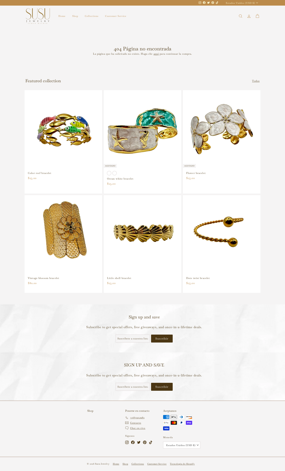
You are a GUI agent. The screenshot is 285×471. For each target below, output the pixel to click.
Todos (256, 80)
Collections (91, 16)
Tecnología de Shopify (182, 463)
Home (62, 16)
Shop (75, 16)
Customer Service (115, 16)
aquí (156, 53)
